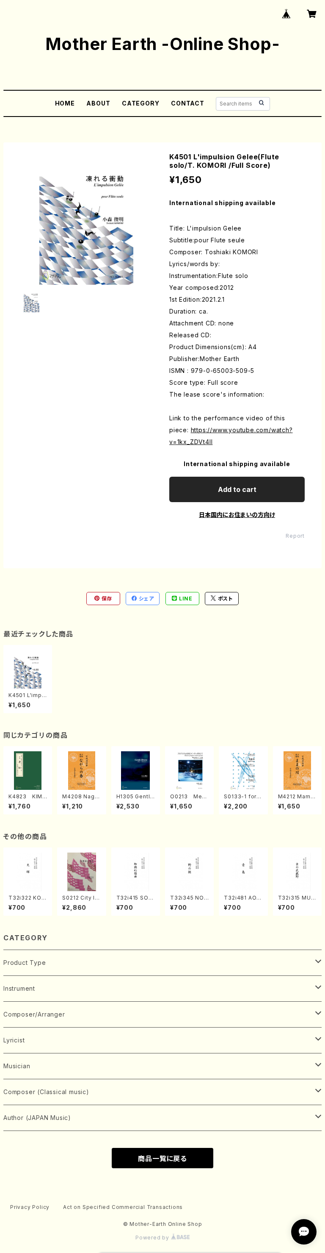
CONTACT (187, 103)
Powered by (153, 1237)
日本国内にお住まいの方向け (237, 514)
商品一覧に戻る (162, 1158)
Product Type (24, 962)
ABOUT (98, 103)
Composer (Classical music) (46, 1091)
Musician (16, 1066)
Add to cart (237, 489)
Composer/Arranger (34, 1014)
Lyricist (14, 1040)
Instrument (19, 988)
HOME (65, 103)
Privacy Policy (30, 1207)
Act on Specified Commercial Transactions (123, 1207)
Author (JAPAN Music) (37, 1117)
